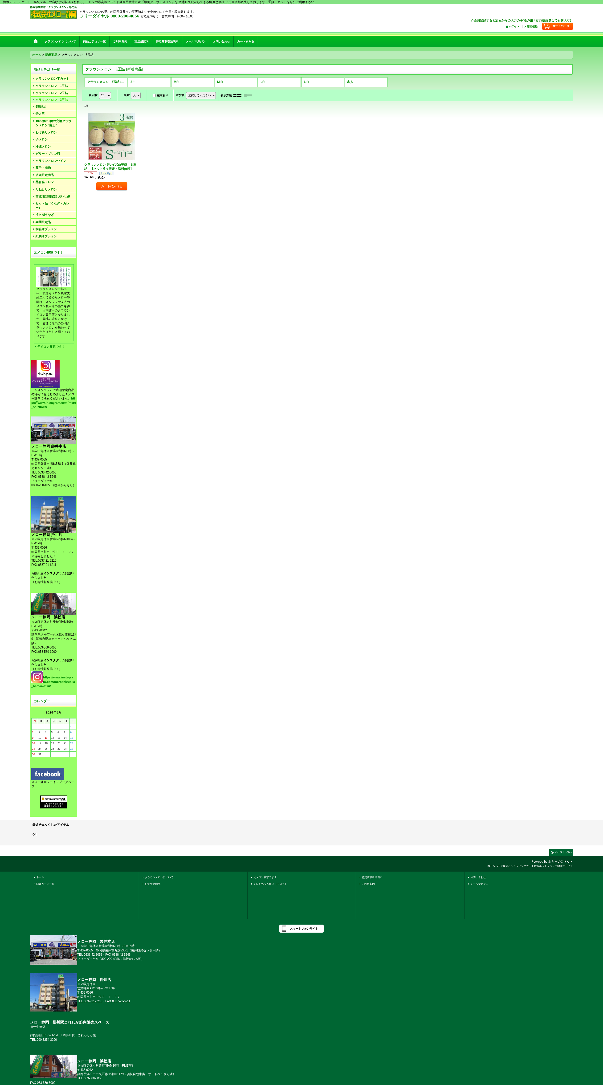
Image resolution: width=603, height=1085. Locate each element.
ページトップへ (563, 852)
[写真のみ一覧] (238, 95)
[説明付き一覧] (249, 95)
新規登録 (532, 26)
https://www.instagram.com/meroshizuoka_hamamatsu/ (53, 682)
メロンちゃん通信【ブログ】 (270, 883)
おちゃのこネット (560, 861)
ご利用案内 (368, 883)
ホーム (40, 877)
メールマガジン (479, 883)
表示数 (93, 95)
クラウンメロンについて (159, 877)
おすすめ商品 (152, 883)
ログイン (514, 26)
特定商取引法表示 (372, 877)
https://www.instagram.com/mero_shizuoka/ (53, 403)
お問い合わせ (478, 877)
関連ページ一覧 (45, 883)
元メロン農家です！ (51, 346)
